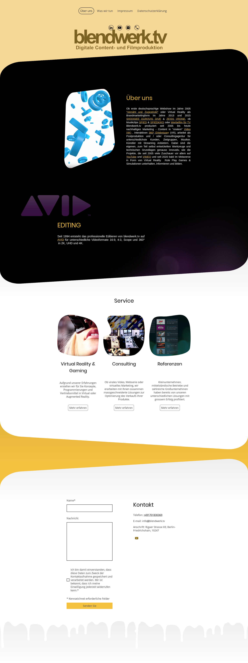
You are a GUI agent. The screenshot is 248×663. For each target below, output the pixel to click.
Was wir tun (105, 11)
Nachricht (72, 518)
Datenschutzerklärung (152, 11)
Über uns (86, 11)
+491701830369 (153, 515)
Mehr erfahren (78, 407)
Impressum (125, 11)
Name (71, 500)
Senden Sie (89, 605)
